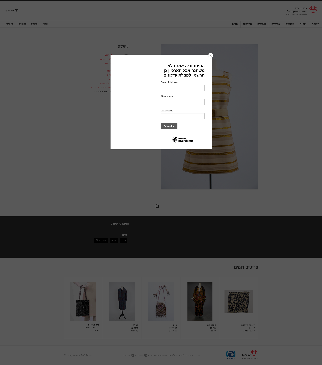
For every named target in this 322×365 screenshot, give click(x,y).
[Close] (210, 55)
